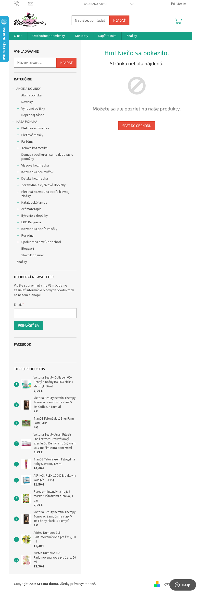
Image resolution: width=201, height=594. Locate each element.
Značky (21, 261)
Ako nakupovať (95, 4)
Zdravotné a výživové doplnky (43, 185)
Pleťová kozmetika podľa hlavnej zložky (45, 193)
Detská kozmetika (34, 178)
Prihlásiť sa (28, 325)
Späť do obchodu (136, 125)
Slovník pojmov (32, 255)
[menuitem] (18, 36)
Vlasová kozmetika (35, 165)
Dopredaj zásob (33, 115)
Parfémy (27, 141)
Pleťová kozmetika (35, 128)
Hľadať (119, 20)
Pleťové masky (32, 135)
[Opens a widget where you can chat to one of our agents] (182, 585)
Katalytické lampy (34, 202)
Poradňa (27, 235)
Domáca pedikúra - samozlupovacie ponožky (47, 156)
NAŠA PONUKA (26, 121)
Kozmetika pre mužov (37, 172)
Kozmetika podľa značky (39, 229)
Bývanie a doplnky (34, 215)
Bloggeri (27, 248)
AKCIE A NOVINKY (28, 88)
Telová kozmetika (34, 148)
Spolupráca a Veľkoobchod (41, 242)
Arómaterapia (31, 209)
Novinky (27, 102)
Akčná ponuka (31, 95)
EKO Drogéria (31, 222)
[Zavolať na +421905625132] (21, 3)
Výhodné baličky (33, 108)
